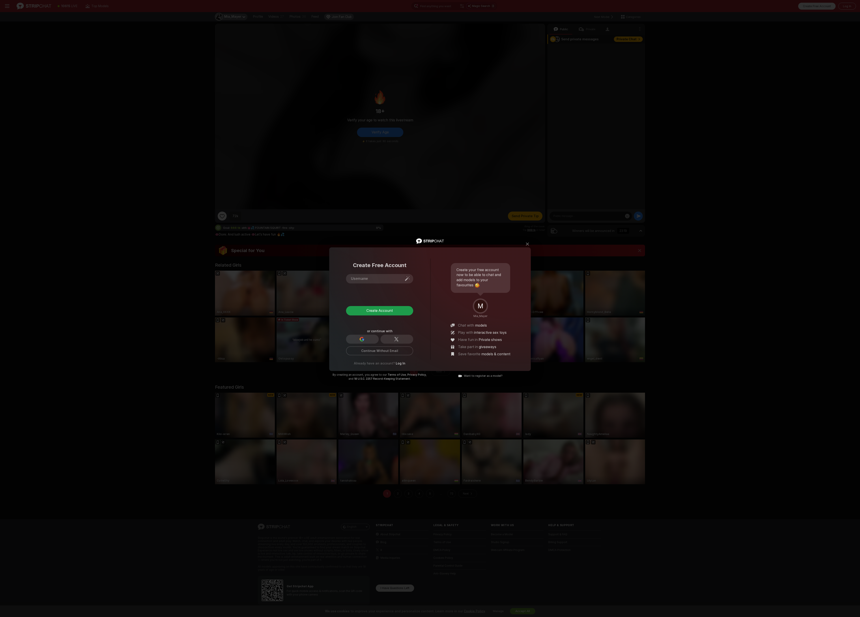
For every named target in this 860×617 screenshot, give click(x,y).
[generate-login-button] (407, 278)
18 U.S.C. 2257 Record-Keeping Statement (382, 378)
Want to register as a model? (483, 375)
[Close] (527, 244)
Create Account (379, 310)
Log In (400, 363)
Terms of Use (397, 374)
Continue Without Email (379, 351)
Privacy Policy (416, 374)
